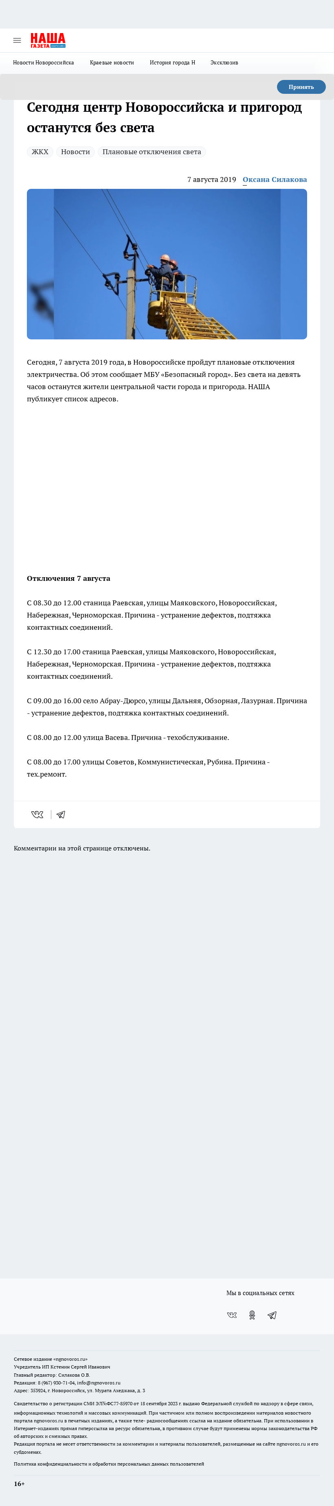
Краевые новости (112, 62)
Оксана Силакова (275, 179)
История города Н (172, 62)
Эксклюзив (224, 62)
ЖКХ (40, 151)
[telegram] (63, 814)
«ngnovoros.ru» (70, 1359)
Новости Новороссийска (44, 62)
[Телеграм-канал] (272, 1315)
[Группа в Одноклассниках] (252, 1315)
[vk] (38, 814)
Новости (75, 151)
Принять (301, 87)
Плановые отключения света (152, 151)
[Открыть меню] (17, 40)
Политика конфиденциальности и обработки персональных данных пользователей (109, 1464)
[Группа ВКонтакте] (232, 1315)
